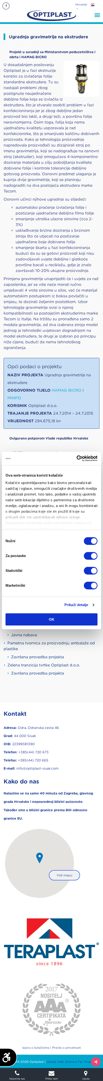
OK (51, 619)
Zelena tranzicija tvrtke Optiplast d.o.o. (43, 665)
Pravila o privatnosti (66, 1047)
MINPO (14, 398)
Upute (86, 1078)
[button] (39, 858)
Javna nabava (24, 635)
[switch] (90, 556)
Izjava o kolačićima (35, 1047)
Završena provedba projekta (37, 657)
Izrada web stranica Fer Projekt (70, 1062)
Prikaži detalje (76, 605)
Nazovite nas (17, 1078)
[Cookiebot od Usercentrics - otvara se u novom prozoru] (76, 458)
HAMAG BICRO (67, 390)
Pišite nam (51, 1078)
